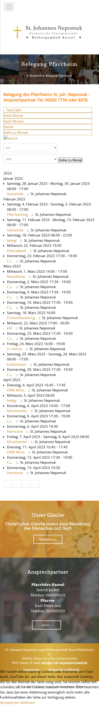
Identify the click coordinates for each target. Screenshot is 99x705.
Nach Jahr (14, 110)
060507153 (55, 611)
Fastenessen (16, 364)
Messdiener (16, 276)
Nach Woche (13, 121)
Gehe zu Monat (16, 132)
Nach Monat (13, 115)
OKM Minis (16, 390)
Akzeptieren (9, 702)
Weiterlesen (47, 539)
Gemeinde (15, 193)
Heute (8, 126)
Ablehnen (27, 702)
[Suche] (10, 137)
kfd (9, 328)
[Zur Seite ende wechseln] (35, 484)
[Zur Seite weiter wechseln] (26, 484)
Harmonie (15, 431)
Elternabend (16, 250)
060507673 (55, 595)
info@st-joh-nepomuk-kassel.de (64, 663)
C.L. (10, 261)
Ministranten (17, 410)
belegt (12, 240)
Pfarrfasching (17, 214)
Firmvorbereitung (21, 317)
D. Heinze (14, 348)
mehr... (46, 625)
